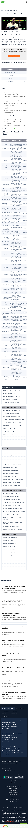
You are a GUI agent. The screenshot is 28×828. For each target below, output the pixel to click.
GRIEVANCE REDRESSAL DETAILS (8, 770)
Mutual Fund (24, 6)
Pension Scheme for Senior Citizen (9, 744)
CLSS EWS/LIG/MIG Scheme (7, 739)
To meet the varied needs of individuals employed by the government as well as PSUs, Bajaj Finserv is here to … (14, 698)
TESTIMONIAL (12, 763)
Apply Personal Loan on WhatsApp (9, 726)
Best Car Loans (5, 750)
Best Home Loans (15, 748)
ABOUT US (4, 761)
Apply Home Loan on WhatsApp (8, 724)
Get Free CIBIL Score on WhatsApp (9, 728)
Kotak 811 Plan (18, 746)
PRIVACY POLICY (13, 766)
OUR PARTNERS (5, 766)
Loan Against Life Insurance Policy (16, 752)
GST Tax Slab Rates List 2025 (8, 737)
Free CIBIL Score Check (15, 720)
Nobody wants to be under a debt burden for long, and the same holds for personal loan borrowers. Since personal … (14, 673)
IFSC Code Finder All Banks (7, 735)
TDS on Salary (10, 754)
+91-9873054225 (13, 801)
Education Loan (5, 752)
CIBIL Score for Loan (18, 733)
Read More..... (17, 821)
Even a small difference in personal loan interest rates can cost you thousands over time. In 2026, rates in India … (13, 606)
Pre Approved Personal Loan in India (11, 680)
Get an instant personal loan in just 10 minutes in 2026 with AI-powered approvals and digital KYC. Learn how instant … (14, 646)
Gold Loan (18, 750)
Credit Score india (5, 720)
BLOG (9, 761)
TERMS (13, 761)
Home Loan (17, 6)
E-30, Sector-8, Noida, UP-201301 (13, 799)
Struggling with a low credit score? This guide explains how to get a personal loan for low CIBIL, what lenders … (14, 619)
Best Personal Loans (6, 748)
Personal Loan (4, 6)
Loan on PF (4, 754)
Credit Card (11, 6)
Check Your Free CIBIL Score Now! (16, 826)
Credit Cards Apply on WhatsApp (8, 722)
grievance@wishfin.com (13, 792)
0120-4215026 (13, 790)
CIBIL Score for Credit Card (7, 733)
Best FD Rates (12, 750)
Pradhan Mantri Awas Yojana (7, 741)
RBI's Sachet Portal (13, 794)
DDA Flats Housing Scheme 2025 (8, 730)
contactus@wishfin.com (13, 803)
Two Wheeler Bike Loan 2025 (8, 746)
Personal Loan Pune (12, 128)
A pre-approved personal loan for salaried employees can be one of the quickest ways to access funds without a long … (14, 632)
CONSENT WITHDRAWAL (7, 768)
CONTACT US (5, 763)
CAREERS (19, 761)
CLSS (16, 737)
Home (2, 10)
